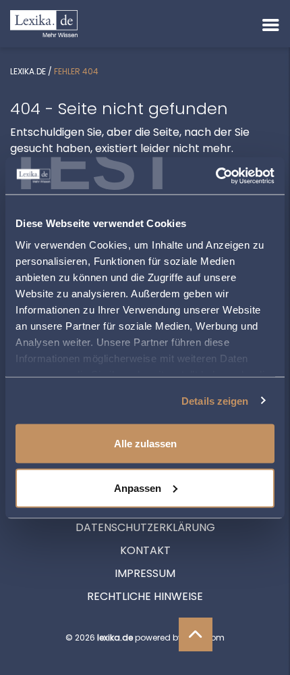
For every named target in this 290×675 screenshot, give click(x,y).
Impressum (145, 573)
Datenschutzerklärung (145, 527)
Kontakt (145, 550)
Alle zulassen (145, 443)
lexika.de (28, 71)
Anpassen (137, 487)
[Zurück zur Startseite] (44, 22)
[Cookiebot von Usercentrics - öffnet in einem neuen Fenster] (215, 175)
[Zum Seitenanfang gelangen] (195, 634)
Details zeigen (214, 400)
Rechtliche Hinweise (145, 596)
